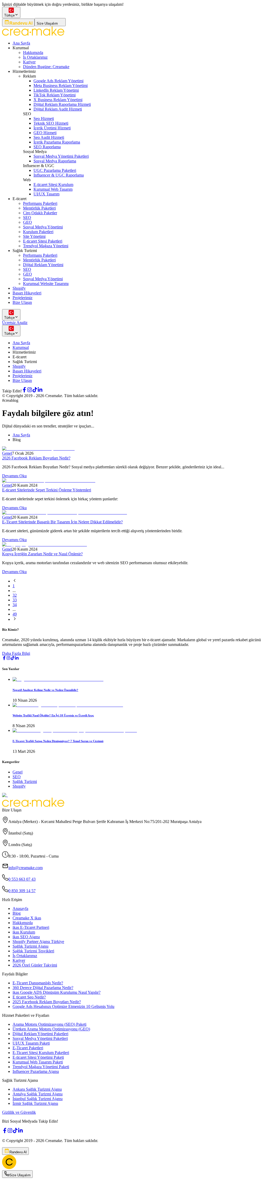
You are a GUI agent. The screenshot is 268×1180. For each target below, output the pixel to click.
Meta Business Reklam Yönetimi (61, 85)
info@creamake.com (25, 867)
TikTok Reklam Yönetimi (55, 95)
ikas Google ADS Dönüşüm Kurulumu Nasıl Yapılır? (56, 992)
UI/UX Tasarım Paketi (31, 1043)
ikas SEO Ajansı (26, 937)
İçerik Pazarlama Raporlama (57, 142)
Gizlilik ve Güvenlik (19, 1112)
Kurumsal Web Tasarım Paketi (38, 1062)
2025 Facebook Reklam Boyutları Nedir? (47, 1002)
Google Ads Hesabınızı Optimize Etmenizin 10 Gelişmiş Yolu (63, 1006)
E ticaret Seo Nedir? (29, 997)
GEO (27, 222)
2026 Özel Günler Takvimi (35, 965)
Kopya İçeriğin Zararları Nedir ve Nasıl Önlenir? (42, 554)
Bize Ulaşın (22, 302)
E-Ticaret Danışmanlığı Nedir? (38, 983)
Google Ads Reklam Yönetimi (58, 81)
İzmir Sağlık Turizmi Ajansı (35, 1103)
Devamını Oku (14, 476)
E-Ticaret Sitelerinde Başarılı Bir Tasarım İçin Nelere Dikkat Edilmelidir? (62, 522)
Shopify (19, 288)
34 (15, 604)
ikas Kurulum (24, 932)
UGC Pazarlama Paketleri (55, 170)
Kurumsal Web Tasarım (53, 189)
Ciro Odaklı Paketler (40, 213)
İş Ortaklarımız (35, 57)
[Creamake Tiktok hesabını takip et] (34, 391)
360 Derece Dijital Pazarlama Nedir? (43, 987)
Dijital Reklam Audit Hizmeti (58, 109)
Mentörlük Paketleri (39, 208)
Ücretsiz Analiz (14, 322)
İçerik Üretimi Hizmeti (52, 128)
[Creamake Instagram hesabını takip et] (29, 391)
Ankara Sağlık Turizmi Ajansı (37, 1089)
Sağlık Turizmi (25, 781)
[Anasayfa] (9, 1168)
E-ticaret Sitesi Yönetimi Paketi (38, 1057)
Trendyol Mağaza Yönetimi (45, 246)
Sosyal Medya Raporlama (55, 161)
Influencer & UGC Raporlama (59, 175)
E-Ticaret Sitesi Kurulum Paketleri (41, 1052)
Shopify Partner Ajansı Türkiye (38, 941)
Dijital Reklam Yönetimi (43, 264)
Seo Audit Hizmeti (49, 137)
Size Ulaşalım (47, 23)
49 (15, 614)
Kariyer (29, 62)
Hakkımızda (33, 52)
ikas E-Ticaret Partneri (31, 927)
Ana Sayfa (21, 43)
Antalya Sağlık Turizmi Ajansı (38, 1094)
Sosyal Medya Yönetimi (43, 227)
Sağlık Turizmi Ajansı (30, 946)
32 (15, 595)
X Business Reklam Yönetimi (58, 99)
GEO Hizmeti (45, 132)
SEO (27, 217)
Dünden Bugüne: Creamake (46, 66)
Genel (7, 453)
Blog (17, 913)
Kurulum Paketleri (38, 231)
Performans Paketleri (40, 203)
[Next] (15, 619)
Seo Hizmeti (44, 118)
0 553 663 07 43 (22, 879)
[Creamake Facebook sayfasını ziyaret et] (24, 391)
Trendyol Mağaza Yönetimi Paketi (41, 1066)
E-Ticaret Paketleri (28, 1048)
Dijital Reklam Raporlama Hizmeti (62, 104)
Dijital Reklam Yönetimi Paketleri (40, 1033)
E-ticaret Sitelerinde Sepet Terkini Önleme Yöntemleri (46, 490)
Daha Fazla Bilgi (16, 653)
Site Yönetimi (34, 236)
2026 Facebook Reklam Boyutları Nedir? (36, 458)
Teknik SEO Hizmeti (51, 123)
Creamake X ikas (27, 918)
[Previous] (15, 581)
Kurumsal (21, 347)
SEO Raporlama (47, 147)
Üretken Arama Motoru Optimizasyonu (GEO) (51, 1029)
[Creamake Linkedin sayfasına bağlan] (40, 391)
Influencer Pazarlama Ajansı (36, 1071)
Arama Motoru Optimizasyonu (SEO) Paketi (49, 1024)
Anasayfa (20, 908)
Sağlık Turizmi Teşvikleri (33, 951)
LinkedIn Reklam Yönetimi (56, 90)
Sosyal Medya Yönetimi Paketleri (61, 156)
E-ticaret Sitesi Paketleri (42, 241)
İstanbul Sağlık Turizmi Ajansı (38, 1098)
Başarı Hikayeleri (27, 293)
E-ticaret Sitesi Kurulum (53, 184)
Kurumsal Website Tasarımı (46, 283)
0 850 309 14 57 (22, 890)
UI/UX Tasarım (46, 194)
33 (15, 600)
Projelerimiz (22, 297)
